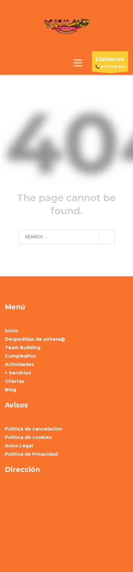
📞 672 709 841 (110, 62)
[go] (107, 237)
